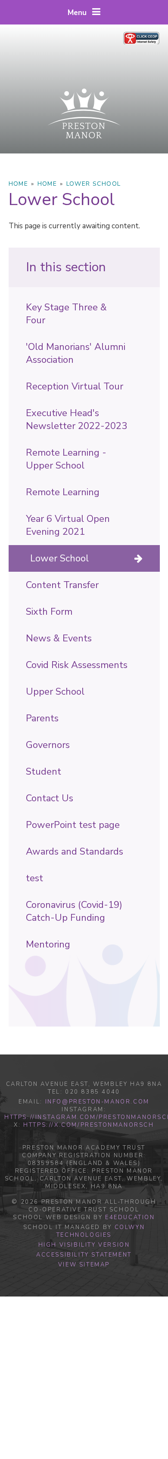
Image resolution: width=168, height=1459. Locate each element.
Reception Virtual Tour (74, 386)
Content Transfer (62, 585)
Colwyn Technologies (100, 1231)
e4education (130, 1217)
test (34, 878)
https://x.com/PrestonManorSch (88, 1125)
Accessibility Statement (84, 1255)
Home (18, 184)
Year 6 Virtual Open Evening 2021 (68, 525)
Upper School (55, 691)
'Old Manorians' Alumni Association (75, 353)
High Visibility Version (84, 1245)
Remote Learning (63, 492)
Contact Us (49, 798)
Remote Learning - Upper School (66, 459)
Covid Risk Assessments (77, 665)
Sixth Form (49, 611)
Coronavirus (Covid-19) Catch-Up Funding (74, 911)
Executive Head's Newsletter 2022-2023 (76, 419)
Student (43, 771)
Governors (48, 745)
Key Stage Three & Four (66, 314)
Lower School (93, 184)
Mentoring (48, 944)
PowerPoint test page (73, 824)
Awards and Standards (74, 851)
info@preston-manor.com (97, 1102)
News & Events (59, 638)
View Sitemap (84, 1265)
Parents (42, 718)
